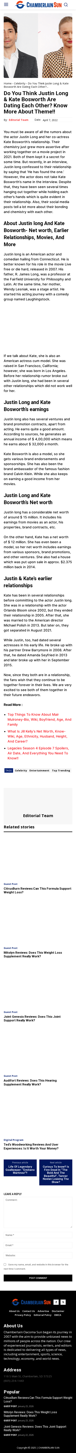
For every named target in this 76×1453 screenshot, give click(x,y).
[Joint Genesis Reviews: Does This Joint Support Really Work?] (38, 986)
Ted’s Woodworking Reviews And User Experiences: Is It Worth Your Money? (31, 1146)
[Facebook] (7, 783)
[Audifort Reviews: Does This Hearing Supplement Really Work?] (38, 1050)
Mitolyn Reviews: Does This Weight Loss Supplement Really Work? (33, 954)
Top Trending (61, 770)
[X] (16, 783)
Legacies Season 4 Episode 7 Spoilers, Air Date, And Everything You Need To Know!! (38, 753)
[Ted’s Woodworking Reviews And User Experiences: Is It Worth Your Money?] (38, 1114)
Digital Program (13, 1140)
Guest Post (11, 884)
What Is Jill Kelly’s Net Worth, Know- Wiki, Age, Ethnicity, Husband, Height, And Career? (37, 736)
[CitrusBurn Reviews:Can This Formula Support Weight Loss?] (38, 858)
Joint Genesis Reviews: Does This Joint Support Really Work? (32, 1018)
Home (8, 83)
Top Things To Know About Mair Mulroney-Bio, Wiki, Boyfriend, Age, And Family (39, 719)
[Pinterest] (24, 783)
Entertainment (39, 770)
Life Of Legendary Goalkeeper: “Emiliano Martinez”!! (20, 1169)
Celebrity (19, 83)
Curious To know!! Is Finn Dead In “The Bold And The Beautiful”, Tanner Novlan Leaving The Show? (56, 1174)
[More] (41, 783)
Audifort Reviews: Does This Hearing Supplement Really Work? (30, 1082)
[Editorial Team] (38, 800)
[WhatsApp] (33, 783)
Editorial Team (18, 120)
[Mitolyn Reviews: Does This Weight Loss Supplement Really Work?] (38, 922)
